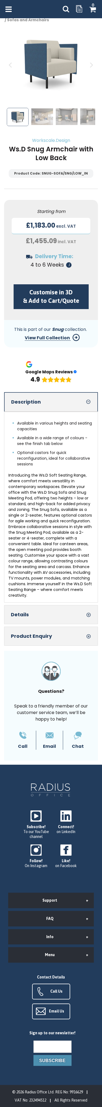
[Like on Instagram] (36, 856)
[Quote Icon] (79, 9)
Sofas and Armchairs (28, 20)
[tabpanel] (51, 507)
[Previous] (11, 65)
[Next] (91, 65)
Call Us (56, 991)
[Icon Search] (65, 9)
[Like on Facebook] (66, 856)
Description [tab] (26, 401)
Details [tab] (20, 614)
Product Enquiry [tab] (31, 636)
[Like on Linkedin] (66, 822)
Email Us (56, 1011)
